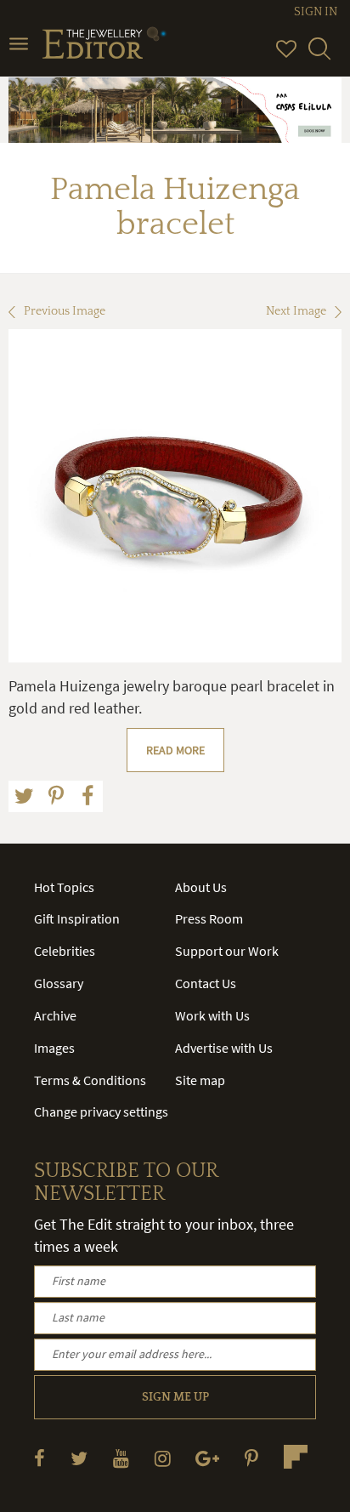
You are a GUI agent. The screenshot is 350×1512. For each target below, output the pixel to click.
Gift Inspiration (77, 918)
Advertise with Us (224, 1047)
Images (54, 1047)
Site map (200, 1080)
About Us (201, 886)
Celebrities (64, 950)
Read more (175, 750)
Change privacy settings (101, 1111)
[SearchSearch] (319, 56)
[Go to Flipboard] (296, 1457)
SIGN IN (315, 12)
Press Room (209, 918)
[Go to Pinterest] (251, 1458)
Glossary (58, 983)
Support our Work (227, 950)
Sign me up (175, 1397)
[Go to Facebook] (39, 1458)
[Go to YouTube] (121, 1458)
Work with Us (212, 1015)
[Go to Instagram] (163, 1458)
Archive (55, 1015)
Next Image (296, 311)
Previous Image (64, 311)
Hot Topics (64, 886)
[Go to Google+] (207, 1458)
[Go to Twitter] (79, 1458)
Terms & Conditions (90, 1080)
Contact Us (205, 983)
